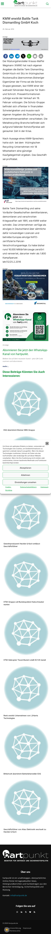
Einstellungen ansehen (25, 482)
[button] (47, 443)
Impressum (44, 487)
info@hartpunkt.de (18, 895)
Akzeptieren (25, 467)
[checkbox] (6, 929)
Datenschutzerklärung (28, 487)
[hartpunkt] (25, 3)
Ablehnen (25, 475)
